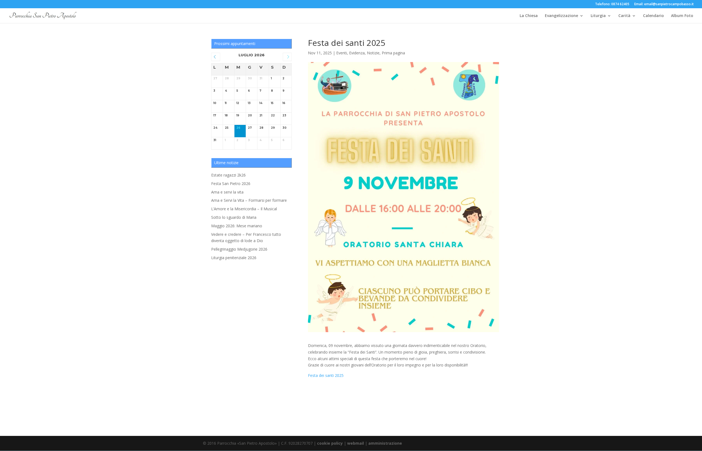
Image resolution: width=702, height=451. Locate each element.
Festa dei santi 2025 (326, 375)
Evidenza (357, 52)
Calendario (653, 16)
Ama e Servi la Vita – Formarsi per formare (249, 200)
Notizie (373, 52)
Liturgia (598, 16)
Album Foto (682, 16)
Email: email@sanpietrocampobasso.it (664, 4)
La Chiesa (529, 16)
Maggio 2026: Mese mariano (236, 225)
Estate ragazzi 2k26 (228, 175)
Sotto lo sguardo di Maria (233, 217)
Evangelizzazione (561, 16)
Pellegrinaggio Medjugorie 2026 (239, 249)
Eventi (341, 52)
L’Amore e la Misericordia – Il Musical (244, 208)
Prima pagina (393, 52)
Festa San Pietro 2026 (230, 183)
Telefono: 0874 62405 (612, 4)
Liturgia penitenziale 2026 (233, 257)
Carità (624, 16)
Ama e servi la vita (227, 192)
